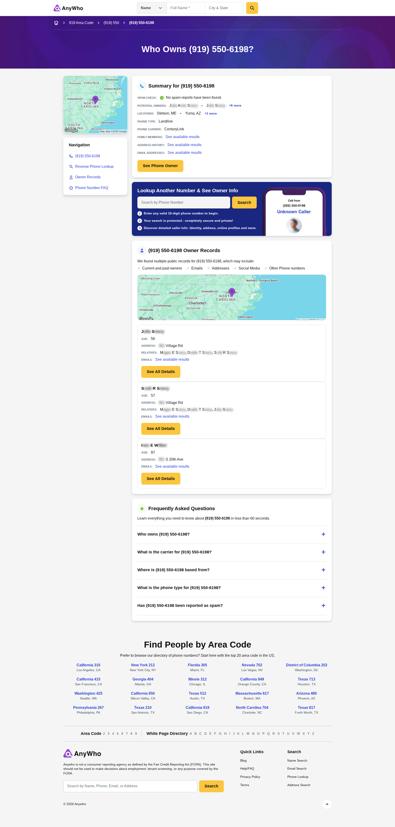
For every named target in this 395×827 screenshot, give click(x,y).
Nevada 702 (252, 665)
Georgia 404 (143, 679)
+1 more (211, 113)
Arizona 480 (306, 693)
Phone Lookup (297, 777)
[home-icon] (56, 23)
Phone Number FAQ (91, 188)
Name (146, 8)
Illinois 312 (197, 679)
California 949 (252, 679)
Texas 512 (197, 693)
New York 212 (143, 665)
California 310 (88, 665)
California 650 (143, 693)
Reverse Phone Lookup (94, 166)
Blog (243, 760)
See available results (182, 137)
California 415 (88, 679)
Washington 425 (88, 693)
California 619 (197, 708)
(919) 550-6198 (87, 156)
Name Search (297, 760)
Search (244, 202)
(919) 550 (111, 23)
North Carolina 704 (252, 708)
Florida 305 (197, 665)
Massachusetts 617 (252, 693)
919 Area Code (81, 23)
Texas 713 (306, 679)
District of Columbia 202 (306, 665)
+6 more (235, 105)
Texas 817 (306, 708)
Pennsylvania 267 (88, 708)
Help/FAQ (247, 768)
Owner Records (88, 177)
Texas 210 (143, 708)
